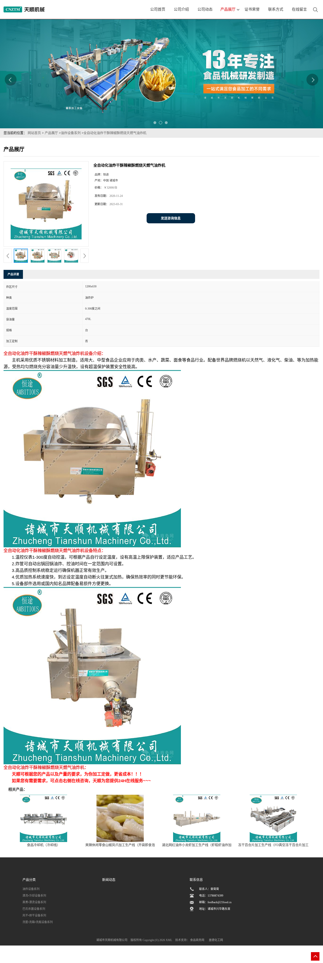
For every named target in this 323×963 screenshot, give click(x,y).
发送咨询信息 (171, 218)
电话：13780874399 (211, 895)
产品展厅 (51, 133)
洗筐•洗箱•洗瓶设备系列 (37, 922)
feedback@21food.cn (219, 902)
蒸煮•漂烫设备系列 (34, 902)
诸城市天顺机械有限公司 (111, 940)
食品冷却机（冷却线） (43, 845)
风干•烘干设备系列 (34, 915)
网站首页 (34, 133)
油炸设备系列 (71, 133)
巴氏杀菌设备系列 (33, 909)
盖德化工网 (216, 940)
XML (169, 940)
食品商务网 (197, 940)
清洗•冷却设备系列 (34, 895)
